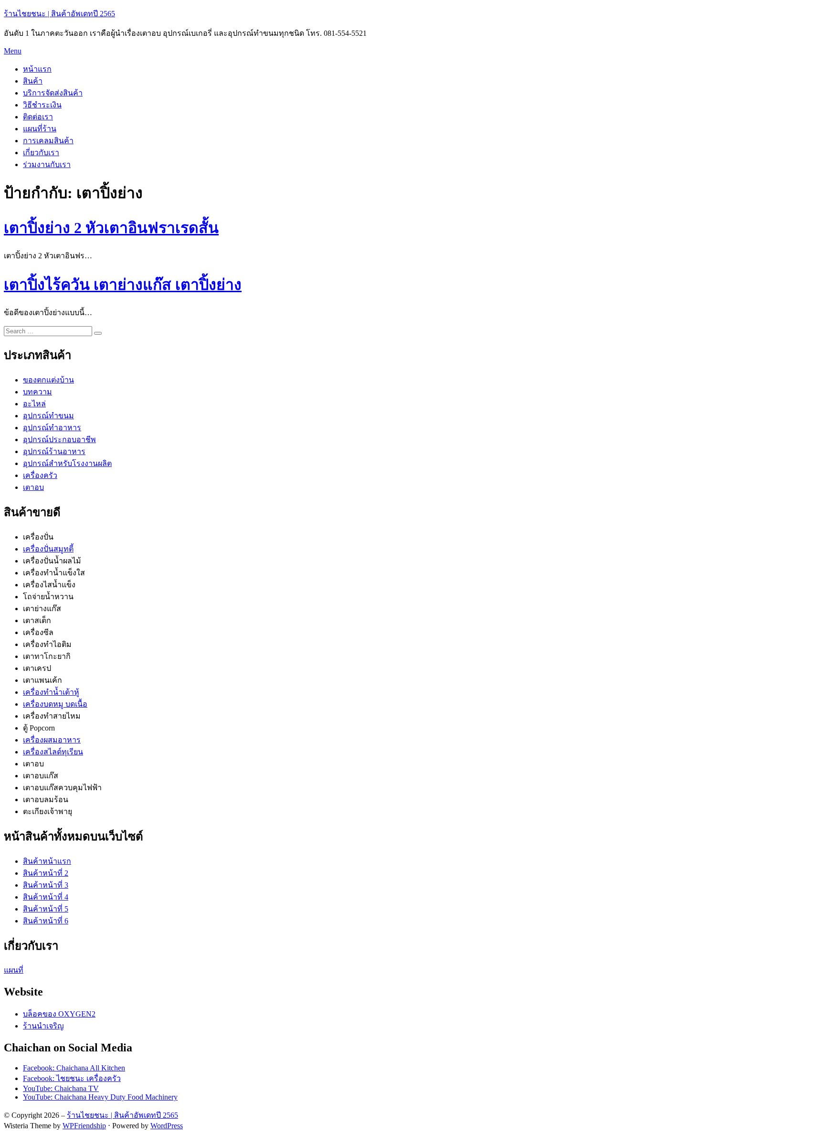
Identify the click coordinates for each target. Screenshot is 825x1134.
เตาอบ (33, 487)
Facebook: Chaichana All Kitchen (74, 1068)
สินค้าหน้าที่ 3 (45, 885)
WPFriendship (84, 1126)
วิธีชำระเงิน (42, 105)
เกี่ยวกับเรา (41, 152)
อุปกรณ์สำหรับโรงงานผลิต (67, 463)
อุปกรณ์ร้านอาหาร (54, 451)
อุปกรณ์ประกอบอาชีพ (59, 439)
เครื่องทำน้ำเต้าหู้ (51, 692)
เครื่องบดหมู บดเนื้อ (55, 704)
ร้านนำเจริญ (43, 1026)
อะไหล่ (34, 404)
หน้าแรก (37, 69)
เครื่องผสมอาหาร (52, 740)
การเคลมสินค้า (48, 141)
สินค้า (32, 81)
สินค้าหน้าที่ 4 (45, 897)
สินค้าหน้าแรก (47, 861)
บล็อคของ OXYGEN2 (59, 1014)
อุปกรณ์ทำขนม (48, 416)
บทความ (37, 392)
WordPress (166, 1126)
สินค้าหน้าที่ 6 (45, 921)
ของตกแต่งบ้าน (48, 380)
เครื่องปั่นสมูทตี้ (48, 549)
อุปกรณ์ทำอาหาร (52, 428)
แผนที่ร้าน (39, 129)
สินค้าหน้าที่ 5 (45, 909)
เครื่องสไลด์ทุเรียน (53, 752)
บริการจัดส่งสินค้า (53, 93)
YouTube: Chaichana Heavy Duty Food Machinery (100, 1097)
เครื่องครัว (40, 475)
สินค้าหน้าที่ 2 (45, 873)
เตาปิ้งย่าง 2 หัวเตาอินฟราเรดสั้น (111, 227)
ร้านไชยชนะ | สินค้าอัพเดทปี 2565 (59, 14)
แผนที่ (13, 970)
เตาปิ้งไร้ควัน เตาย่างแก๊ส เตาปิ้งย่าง (123, 284)
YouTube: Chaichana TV (61, 1088)
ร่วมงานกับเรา (47, 164)
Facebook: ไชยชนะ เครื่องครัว (72, 1078)
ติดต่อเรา (38, 117)
